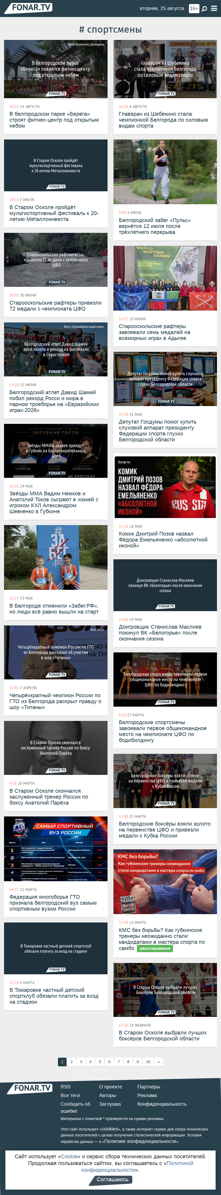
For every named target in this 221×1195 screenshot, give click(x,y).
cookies (110, 1129)
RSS (66, 1087)
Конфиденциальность (162, 1104)
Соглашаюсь (112, 1179)
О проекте (110, 1087)
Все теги (70, 1095)
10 (148, 1061)
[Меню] (214, 8)
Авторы (107, 1095)
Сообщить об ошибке (75, 1107)
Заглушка (110, 1104)
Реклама (147, 1095)
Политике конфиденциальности (140, 1141)
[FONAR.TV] (28, 8)
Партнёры (148, 1087)
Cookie (69, 1156)
